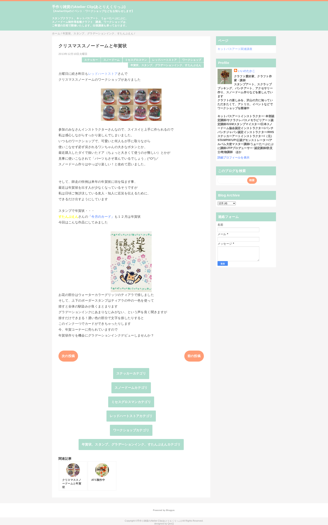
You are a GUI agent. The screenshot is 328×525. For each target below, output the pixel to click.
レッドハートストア (164, 59)
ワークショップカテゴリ (131, 430)
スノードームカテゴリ (131, 387)
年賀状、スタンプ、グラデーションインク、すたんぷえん (166, 65)
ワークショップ (191, 59)
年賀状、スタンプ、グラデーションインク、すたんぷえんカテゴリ (131, 444)
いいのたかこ (246, 71)
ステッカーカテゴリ (131, 373)
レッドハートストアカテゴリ (131, 416)
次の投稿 (68, 356)
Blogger (170, 510)
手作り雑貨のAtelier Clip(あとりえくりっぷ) (89, 7)
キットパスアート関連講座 (235, 48)
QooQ (171, 523)
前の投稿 (194, 356)
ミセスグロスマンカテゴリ (131, 402)
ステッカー (91, 59)
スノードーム (111, 59)
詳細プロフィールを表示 (234, 157)
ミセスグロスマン (136, 59)
